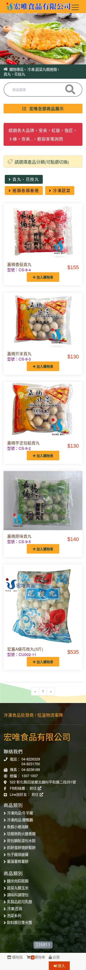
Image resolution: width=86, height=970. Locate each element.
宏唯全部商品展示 (45, 108)
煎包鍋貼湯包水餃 (21, 840)
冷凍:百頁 (14, 908)
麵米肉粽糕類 (17, 880)
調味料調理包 (17, 894)
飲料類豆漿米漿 (19, 922)
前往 (34, 788)
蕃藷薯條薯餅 (17, 861)
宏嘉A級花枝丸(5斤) (25, 649)
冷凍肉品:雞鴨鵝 (20, 819)
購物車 (38, 957)
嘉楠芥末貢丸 (19, 354)
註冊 (56, 957)
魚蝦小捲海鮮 (17, 826)
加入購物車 (44, 277)
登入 (61, 965)
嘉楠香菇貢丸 (19, 264)
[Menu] (75, 8)
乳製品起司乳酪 (19, 901)
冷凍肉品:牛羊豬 (20, 812)
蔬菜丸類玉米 (17, 887)
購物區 (17, 957)
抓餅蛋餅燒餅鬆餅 (21, 847)
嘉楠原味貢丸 (19, 536)
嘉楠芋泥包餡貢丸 (23, 443)
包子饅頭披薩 (17, 854)
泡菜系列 (14, 915)
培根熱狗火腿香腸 (21, 833)
